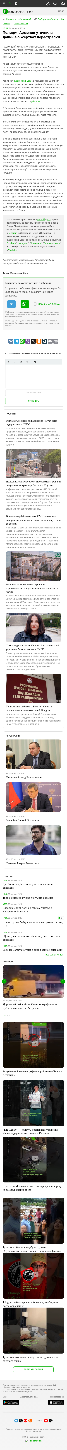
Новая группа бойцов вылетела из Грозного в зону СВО (33, 924)
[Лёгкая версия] (16, 3)
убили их (35, 101)
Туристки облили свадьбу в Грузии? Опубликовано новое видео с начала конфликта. (32, 1249)
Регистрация (33, 392)
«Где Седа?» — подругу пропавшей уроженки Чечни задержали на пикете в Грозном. (30, 1131)
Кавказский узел (22, 81)
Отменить (33, 401)
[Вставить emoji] (35, 361)
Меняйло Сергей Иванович (22, 820)
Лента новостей (21, 23)
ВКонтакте (36, 243)
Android (41, 219)
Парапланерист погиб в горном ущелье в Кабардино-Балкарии (27, 909)
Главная (6, 23)
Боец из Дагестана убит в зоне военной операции (32, 949)
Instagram (23, 243)
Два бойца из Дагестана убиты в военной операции (28, 885)
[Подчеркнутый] (21, 361)
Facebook (11, 243)
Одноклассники (52, 243)
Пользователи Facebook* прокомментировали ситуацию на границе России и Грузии (33, 483)
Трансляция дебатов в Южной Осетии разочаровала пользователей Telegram (29, 708)
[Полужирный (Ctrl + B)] (8, 361)
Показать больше (33, 1369)
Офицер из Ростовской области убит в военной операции (31, 937)
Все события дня (54, 955)
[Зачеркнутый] (27, 361)
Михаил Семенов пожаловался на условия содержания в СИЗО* (31, 422)
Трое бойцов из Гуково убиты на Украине (28, 897)
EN (10, 3)
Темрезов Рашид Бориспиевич (24, 777)
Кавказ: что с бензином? (18, 19)
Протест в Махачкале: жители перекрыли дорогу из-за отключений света (32, 1187)
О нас (5, 1397)
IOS (48, 219)
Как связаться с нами (28, 1397)
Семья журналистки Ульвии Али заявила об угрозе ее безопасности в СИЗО (32, 647)
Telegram (12, 233)
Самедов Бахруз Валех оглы (22, 863)
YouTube (12, 250)
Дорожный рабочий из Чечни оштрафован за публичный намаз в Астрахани (30, 1006)
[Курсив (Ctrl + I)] (15, 361)
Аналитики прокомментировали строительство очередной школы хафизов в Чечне (32, 587)
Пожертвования (57, 1397)
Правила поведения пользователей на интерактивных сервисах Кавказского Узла (33, 1430)
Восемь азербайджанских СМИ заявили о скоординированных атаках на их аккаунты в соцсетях (33, 519)
